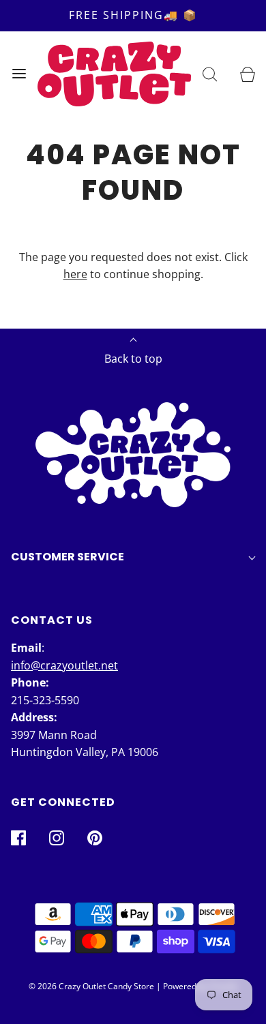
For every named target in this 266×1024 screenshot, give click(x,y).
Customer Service (67, 556)
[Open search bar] (209, 74)
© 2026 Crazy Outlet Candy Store (91, 986)
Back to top (133, 358)
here (75, 274)
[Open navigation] (19, 74)
